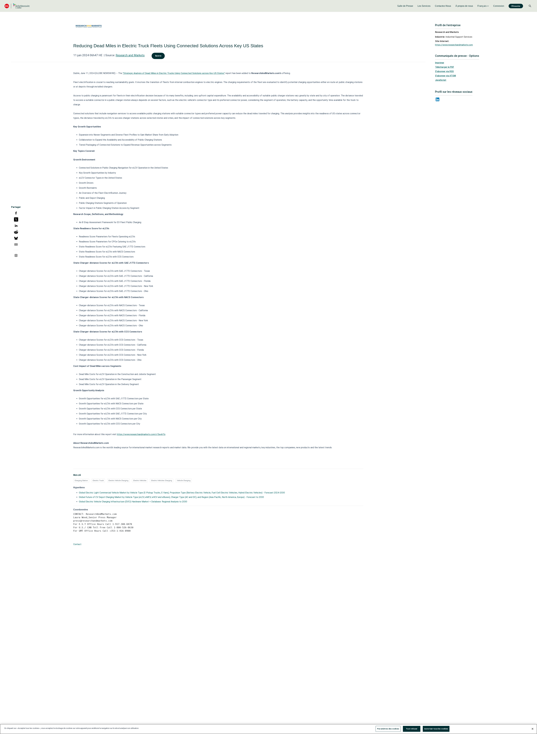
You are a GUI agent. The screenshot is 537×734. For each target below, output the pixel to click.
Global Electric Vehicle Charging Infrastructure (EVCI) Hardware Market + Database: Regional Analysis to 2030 (133, 501)
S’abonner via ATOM (445, 75)
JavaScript (440, 80)
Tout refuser (411, 729)
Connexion (498, 6)
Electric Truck (98, 480)
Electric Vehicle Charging (118, 480)
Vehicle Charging (183, 480)
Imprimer (439, 62)
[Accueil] (17, 5)
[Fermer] (532, 729)
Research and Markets (130, 55)
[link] (405, 6)
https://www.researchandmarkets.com (454, 44)
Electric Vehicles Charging (161, 480)
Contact (77, 544)
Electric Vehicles (139, 480)
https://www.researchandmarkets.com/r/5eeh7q (141, 434)
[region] (268, 729)
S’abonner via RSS (444, 71)
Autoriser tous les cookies (436, 729)
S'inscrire (515, 6)
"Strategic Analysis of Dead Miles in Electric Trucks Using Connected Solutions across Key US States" (174, 73)
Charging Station (81, 480)
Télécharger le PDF (444, 67)
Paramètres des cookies (388, 729)
